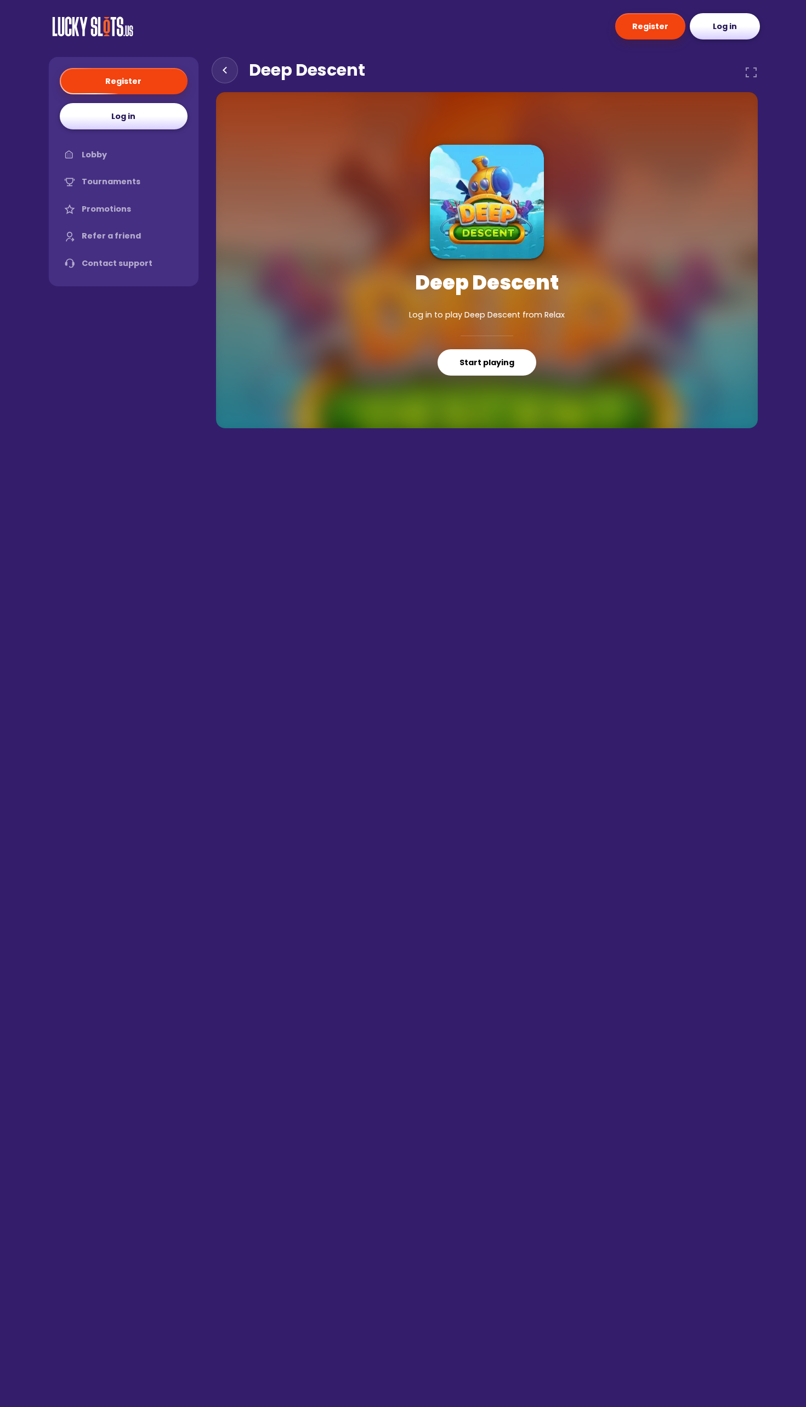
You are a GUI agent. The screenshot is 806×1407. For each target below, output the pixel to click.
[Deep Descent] (487, 202)
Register (650, 26)
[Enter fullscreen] (751, 72)
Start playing (486, 362)
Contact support (117, 263)
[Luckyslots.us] (93, 26)
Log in (725, 26)
